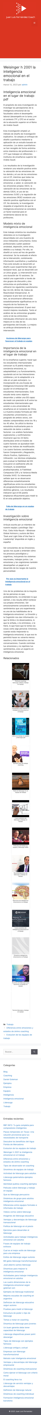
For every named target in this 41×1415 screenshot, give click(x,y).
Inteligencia (8, 1095)
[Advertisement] (20, 44)
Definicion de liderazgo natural (17, 1390)
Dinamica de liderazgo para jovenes (19, 1324)
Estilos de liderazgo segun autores (19, 1257)
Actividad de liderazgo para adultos (19, 1173)
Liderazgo (8, 1102)
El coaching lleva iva (12, 1379)
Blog (5, 1072)
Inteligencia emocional (13, 1099)
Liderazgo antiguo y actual (15, 1348)
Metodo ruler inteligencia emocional (19, 1358)
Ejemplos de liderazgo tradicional (18, 1292)
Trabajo (9, 1024)
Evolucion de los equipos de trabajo (19, 1148)
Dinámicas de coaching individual (18, 1394)
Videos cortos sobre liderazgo (17, 1212)
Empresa (7, 1087)
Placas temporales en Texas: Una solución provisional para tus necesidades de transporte (18, 1135)
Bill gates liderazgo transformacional (20, 1261)
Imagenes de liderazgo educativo (18, 1216)
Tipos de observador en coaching (18, 1166)
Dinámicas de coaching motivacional (20, 1369)
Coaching (7, 1075)
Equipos (7, 1091)
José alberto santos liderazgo (17, 1265)
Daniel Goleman (10, 1079)
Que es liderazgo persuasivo (16, 1194)
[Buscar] (34, 1052)
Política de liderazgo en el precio (18, 1226)
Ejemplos (7, 1083)
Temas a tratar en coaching (15, 1320)
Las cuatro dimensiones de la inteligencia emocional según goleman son (16, 1285)
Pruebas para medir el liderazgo (18, 1309)
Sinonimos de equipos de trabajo (18, 1169)
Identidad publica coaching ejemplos (20, 1184)
